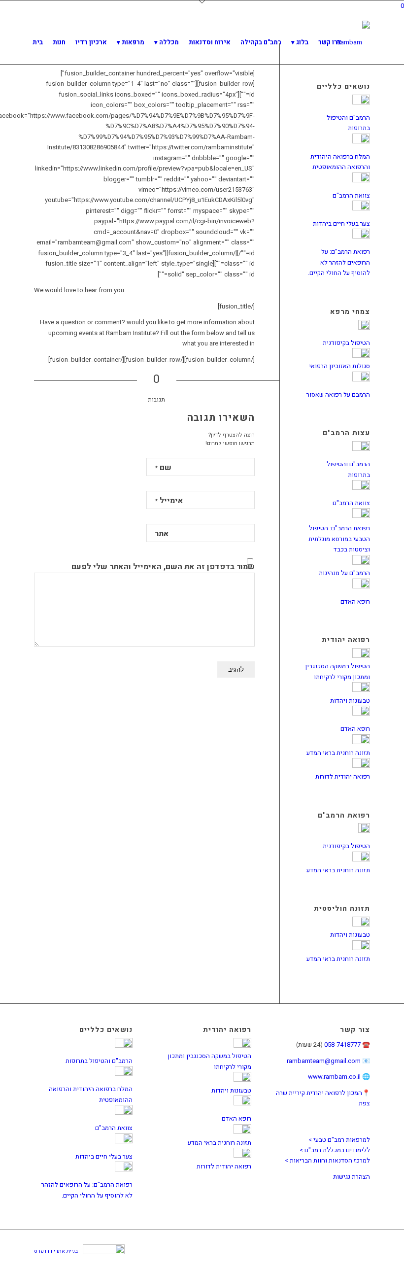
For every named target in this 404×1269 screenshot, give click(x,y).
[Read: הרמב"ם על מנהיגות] (361, 562)
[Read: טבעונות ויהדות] (361, 689)
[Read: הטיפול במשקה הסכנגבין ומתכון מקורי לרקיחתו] (361, 655)
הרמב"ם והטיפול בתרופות (99, 1060)
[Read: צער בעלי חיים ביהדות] (361, 208)
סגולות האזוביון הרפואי (339, 366)
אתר (162, 534)
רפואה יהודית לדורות (342, 776)
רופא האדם (355, 601)
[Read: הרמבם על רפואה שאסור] (361, 379)
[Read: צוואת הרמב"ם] (361, 180)
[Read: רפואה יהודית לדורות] (361, 765)
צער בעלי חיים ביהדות (341, 223)
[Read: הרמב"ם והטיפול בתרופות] (361, 102)
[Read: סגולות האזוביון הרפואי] (361, 355)
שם (163, 468)
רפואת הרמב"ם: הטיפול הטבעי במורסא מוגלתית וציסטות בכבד (339, 538)
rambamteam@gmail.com (324, 1060)
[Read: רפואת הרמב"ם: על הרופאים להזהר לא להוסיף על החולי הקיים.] (361, 236)
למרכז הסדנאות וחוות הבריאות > (327, 1160)
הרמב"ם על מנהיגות (344, 573)
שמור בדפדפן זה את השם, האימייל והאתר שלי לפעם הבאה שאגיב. (163, 572)
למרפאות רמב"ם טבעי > (339, 1139)
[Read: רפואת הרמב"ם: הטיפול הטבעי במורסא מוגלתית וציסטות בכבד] (361, 515)
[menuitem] (38, 42)
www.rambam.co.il (334, 1076)
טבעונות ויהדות (350, 700)
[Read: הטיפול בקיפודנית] (364, 327)
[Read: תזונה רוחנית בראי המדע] (361, 742)
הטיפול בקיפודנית (346, 342)
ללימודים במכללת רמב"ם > (335, 1150)
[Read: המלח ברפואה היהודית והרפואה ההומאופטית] (361, 141)
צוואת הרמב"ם (351, 195)
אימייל (169, 501)
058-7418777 (342, 1044)
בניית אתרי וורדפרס (56, 1251)
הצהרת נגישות (351, 1176)
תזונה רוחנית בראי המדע (338, 752)
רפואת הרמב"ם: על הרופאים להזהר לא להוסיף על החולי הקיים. (339, 262)
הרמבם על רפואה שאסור (338, 394)
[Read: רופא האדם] (361, 586)
